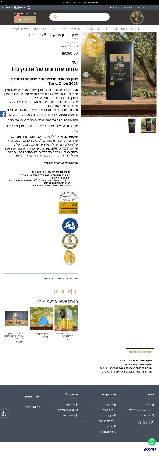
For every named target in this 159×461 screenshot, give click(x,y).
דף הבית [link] (142, 29)
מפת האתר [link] (108, 409)
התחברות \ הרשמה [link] (25, 13)
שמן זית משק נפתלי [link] (123, 29)
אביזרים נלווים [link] (59, 29)
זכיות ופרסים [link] (114, 7)
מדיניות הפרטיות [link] (106, 420)
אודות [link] (150, 7)
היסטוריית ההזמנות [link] (66, 409)
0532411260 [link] (145, 415)
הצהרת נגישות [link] (128, 7)
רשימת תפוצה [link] (69, 415)
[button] (148, 125)
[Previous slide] (152, 74)
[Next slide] (86, 74)
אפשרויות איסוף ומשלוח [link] (140, 351)
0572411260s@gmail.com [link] (138, 409)
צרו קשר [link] (141, 7)
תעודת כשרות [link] (30, 406)
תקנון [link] (110, 415)
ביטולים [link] (110, 426)
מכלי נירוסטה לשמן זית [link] (97, 29)
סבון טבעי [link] (75, 29)
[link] (152, 442)
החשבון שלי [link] (70, 404)
